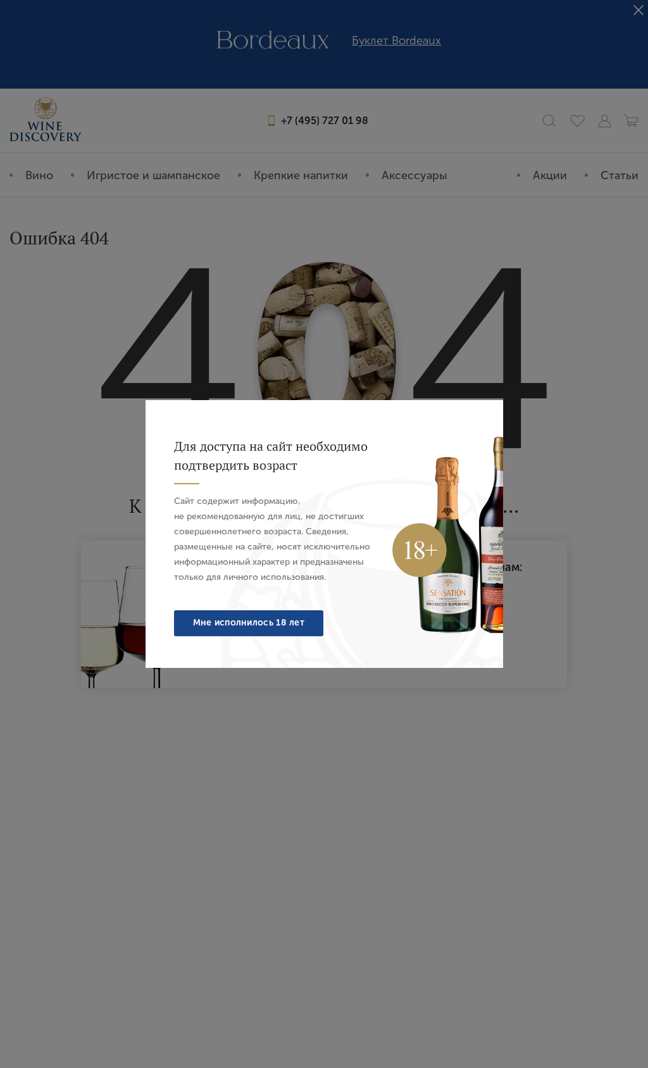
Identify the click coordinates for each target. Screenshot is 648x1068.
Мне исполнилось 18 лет (249, 622)
